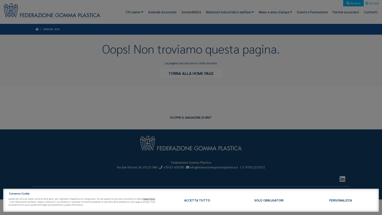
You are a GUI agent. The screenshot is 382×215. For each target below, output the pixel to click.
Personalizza (340, 200)
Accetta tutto (197, 200)
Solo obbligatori (269, 200)
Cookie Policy (149, 198)
